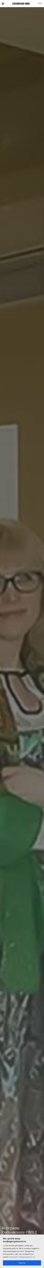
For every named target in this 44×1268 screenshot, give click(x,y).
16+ (40, 3)
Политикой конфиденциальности (21, 1257)
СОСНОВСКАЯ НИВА (21, 3)
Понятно (22, 1263)
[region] (22, 1251)
